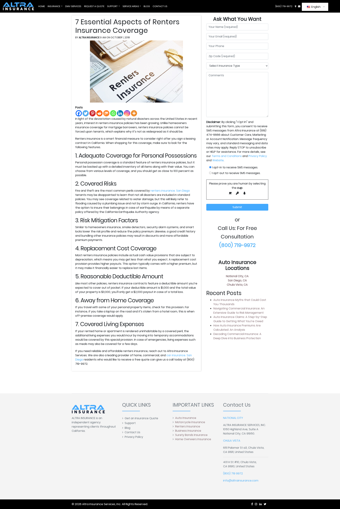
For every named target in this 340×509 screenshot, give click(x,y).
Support (130, 423)
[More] (134, 113)
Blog (127, 428)
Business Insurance (188, 431)
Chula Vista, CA (237, 285)
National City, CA (237, 276)
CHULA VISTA (231, 441)
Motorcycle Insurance (190, 422)
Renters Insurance (187, 426)
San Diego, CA (237, 280)
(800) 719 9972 (233, 473)
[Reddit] (99, 113)
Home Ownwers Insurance (193, 439)
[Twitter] (86, 113)
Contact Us (132, 432)
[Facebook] (79, 113)
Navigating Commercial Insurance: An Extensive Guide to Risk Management (239, 310)
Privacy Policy (257, 156)
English (316, 7)
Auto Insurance (185, 418)
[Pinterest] (92, 113)
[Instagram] (127, 113)
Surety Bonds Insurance (191, 435)
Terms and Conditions (227, 156)
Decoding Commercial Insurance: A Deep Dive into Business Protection (237, 336)
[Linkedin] (120, 113)
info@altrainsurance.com (240, 480)
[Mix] (106, 113)
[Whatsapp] (113, 113)
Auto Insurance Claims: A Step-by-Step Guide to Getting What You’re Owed (240, 319)
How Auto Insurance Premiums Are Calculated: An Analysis (237, 327)
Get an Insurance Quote (141, 418)
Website (218, 160)
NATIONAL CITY (233, 418)
